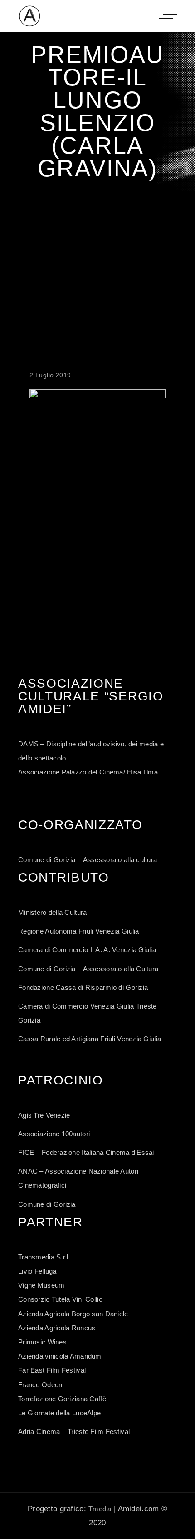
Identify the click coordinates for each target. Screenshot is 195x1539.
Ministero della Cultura (52, 912)
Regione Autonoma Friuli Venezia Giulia (78, 931)
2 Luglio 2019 (50, 375)
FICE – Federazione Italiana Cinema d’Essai (86, 1152)
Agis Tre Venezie (44, 1115)
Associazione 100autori (54, 1134)
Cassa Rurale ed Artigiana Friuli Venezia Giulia (89, 1039)
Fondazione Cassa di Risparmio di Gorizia (83, 987)
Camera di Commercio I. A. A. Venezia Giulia (87, 950)
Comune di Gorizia (47, 1204)
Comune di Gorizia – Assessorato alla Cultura (88, 969)
